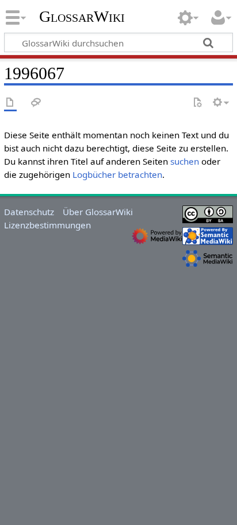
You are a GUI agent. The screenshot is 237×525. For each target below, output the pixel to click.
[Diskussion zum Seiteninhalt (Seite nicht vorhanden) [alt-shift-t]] (36, 103)
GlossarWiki (82, 17)
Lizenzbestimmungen (47, 225)
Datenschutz (29, 211)
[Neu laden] (197, 103)
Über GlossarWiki (98, 211)
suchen (184, 161)
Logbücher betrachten (117, 174)
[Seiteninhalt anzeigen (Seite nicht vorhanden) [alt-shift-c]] (10, 103)
